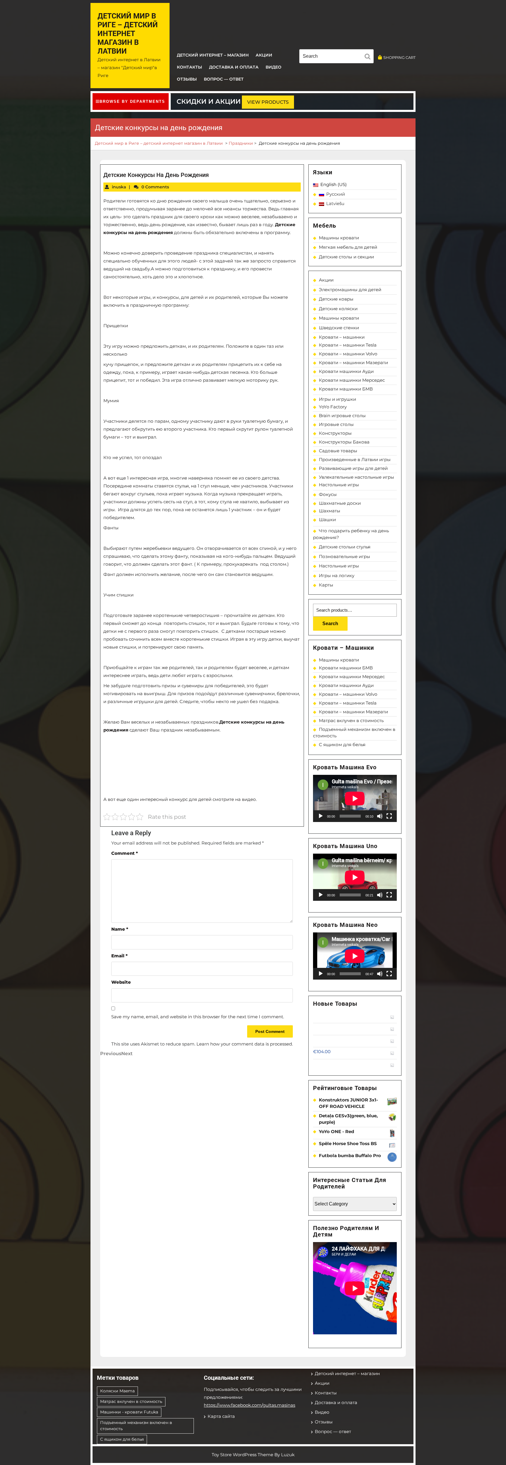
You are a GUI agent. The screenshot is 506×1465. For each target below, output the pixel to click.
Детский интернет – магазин (213, 55)
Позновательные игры (344, 556)
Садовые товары (338, 450)
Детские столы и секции (346, 257)
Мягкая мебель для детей (348, 247)
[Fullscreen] (389, 816)
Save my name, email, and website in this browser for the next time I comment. (197, 1016)
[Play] (321, 816)
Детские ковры (336, 299)
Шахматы (329, 511)
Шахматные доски (340, 503)
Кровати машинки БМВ (346, 389)
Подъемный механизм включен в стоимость (136, 1425)
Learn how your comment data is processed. (244, 1044)
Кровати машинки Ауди (346, 371)
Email (119, 956)
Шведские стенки (339, 327)
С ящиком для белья (342, 744)
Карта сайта (221, 1416)
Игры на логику (336, 575)
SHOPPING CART (399, 57)
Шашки (327, 519)
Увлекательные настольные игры (356, 477)
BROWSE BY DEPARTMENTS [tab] (132, 101)
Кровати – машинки (342, 337)
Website (121, 982)
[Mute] (380, 816)
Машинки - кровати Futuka (129, 1412)
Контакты (189, 67)
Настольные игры (339, 484)
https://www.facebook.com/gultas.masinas (249, 1405)
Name (119, 929)
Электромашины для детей (350, 289)
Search (330, 623)
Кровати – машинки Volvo (348, 354)
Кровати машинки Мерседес (352, 380)
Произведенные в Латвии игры (355, 459)
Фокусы (328, 494)
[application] (355, 798)
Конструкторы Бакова (344, 442)
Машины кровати (339, 238)
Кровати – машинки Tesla (348, 345)
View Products (268, 102)
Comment (124, 853)
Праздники (241, 143)
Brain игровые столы (342, 415)
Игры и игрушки (337, 399)
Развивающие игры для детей (353, 468)
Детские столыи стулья (344, 547)
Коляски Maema (117, 1391)
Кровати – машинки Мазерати (353, 362)
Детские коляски (338, 308)
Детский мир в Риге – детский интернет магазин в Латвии (128, 33)
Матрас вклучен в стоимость (351, 720)
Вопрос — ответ (224, 79)
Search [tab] (369, 57)
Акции (264, 55)
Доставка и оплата (234, 67)
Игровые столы (336, 424)
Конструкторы (335, 433)
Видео (273, 67)
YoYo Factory (333, 407)
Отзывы (187, 79)
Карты (326, 585)
